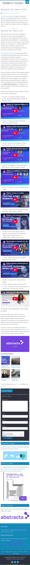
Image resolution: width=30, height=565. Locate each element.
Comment (5, 399)
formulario (23, 329)
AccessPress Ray (19, 559)
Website (4, 426)
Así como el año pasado (7, 16)
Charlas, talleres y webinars (11, 551)
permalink (3, 386)
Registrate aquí (4, 447)
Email (4, 420)
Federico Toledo (16, 557)
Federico (18, 13)
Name (4, 414)
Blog (14, 384)
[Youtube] (12, 562)
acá (12, 531)
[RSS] (18, 562)
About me (26, 551)
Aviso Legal (15, 553)
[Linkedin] (15, 562)
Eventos (18, 384)
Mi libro (21, 551)
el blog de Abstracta (9, 509)
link (28, 331)
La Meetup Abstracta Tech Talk (8, 53)
